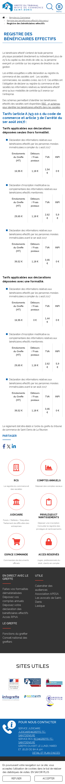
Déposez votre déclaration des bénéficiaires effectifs (15, 609)
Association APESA (47, 593)
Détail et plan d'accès (46, 753)
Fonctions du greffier (15, 633)
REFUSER (17, 778)
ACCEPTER (48, 778)
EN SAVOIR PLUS (40, 772)
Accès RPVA (10, 617)
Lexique (40, 605)
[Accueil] (3, 17)
